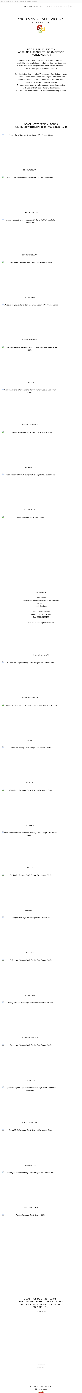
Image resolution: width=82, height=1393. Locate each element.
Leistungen (46, 6)
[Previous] (7, 70)
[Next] (75, 70)
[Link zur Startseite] (4, 7)
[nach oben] (41, 1361)
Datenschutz (41, 1367)
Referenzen (60, 6)
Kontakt (74, 6)
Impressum (41, 1365)
